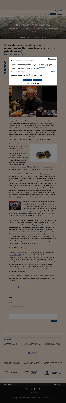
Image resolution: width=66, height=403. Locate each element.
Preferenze (27, 80)
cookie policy (22, 71)
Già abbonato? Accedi (33, 83)
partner (52, 71)
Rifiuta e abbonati (51, 58)
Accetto (37, 80)
